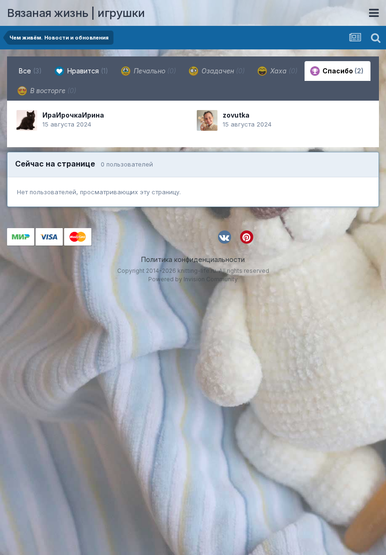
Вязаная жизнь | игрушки (76, 13)
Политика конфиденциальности (193, 259)
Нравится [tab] (86, 71)
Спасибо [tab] (342, 71)
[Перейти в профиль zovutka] (207, 120)
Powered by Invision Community (193, 279)
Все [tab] (30, 71)
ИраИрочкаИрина (73, 115)
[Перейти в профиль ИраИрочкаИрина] (26, 120)
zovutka (236, 115)
